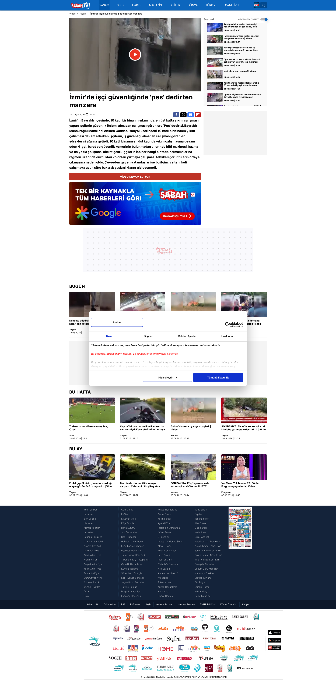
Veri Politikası (91, 509)
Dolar (86, 591)
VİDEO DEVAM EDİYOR (135, 176)
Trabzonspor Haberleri (133, 555)
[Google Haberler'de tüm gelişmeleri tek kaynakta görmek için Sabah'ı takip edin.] (135, 205)
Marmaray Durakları (204, 573)
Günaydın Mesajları (204, 564)
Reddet (117, 322)
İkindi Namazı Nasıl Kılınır (208, 559)
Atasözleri (163, 577)
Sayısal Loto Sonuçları (132, 582)
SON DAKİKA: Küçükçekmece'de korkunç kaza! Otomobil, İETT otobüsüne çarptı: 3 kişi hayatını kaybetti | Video (190, 485)
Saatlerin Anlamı (203, 577)
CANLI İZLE (232, 5)
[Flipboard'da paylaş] (198, 114)
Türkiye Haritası (129, 586)
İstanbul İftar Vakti (93, 541)
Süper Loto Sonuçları (132, 573)
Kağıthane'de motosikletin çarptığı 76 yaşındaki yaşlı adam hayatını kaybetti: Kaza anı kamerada (241, 84)
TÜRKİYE (211, 5)
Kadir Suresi (201, 532)
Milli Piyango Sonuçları (133, 577)
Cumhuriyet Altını (93, 577)
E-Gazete (135, 604)
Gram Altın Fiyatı (92, 555)
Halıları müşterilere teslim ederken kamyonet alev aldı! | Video (241, 37)
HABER (136, 5)
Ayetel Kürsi (164, 523)
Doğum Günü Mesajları (206, 568)
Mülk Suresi (201, 527)
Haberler (88, 523)
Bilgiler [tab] (148, 335)
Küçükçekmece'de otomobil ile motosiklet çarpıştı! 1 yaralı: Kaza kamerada (241, 49)
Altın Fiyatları (90, 559)
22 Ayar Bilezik (91, 582)
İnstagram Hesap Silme (170, 541)
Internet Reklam (186, 604)
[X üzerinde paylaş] (183, 114)
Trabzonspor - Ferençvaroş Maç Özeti (88, 428)
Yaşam (82, 13)
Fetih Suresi (164, 555)
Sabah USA (92, 604)
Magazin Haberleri (130, 591)
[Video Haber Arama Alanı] (263, 5)
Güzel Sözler (165, 532)
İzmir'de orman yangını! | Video (240, 71)
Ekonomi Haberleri (131, 596)
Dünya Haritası (165, 596)
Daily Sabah (110, 604)
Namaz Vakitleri (92, 527)
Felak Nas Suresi (167, 550)
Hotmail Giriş (165, 559)
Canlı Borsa (127, 509)
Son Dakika (90, 518)
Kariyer (246, 604)
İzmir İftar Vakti (91, 550)
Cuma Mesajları (203, 596)
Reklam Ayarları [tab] (187, 335)
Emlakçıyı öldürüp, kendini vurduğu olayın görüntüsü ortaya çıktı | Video (91, 485)
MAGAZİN (155, 5)
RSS (123, 604)
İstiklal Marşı (201, 591)
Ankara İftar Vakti (93, 546)
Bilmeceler (163, 536)
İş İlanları (88, 514)
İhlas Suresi (200, 523)
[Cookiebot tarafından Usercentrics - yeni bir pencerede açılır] (227, 324)
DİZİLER (175, 5)
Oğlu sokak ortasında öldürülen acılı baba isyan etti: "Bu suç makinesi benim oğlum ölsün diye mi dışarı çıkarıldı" (242, 60)
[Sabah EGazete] (240, 552)
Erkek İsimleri (165, 582)
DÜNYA (193, 5)
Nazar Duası (164, 546)
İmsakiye (88, 532)
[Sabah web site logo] (257, 5)
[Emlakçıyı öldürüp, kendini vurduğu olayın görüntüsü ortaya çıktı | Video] (92, 467)
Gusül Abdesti (202, 536)
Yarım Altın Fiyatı (92, 568)
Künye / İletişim (228, 604)
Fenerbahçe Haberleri (132, 546)
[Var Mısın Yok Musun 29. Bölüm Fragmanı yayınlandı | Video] (244, 467)
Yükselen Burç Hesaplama (135, 559)
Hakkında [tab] (227, 335)
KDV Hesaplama (129, 568)
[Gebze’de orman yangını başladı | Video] (193, 304)
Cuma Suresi (164, 514)
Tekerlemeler (201, 518)
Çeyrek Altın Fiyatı (93, 564)
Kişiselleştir (165, 377)
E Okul (124, 514)
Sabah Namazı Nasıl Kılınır (208, 550)
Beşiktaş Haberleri (131, 550)
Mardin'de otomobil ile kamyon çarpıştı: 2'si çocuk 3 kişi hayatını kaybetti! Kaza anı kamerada (140, 485)
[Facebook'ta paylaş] (176, 114)
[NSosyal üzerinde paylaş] (190, 114)
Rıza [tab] (109, 335)
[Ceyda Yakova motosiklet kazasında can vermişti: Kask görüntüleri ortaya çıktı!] (143, 410)
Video (72, 13)
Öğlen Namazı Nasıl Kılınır (208, 555)
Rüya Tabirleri (128, 523)
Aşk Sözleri (164, 568)
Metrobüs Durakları (168, 564)
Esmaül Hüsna (202, 586)
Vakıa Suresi (201, 509)
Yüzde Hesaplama (167, 509)
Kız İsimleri (163, 591)
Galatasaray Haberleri (132, 541)
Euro (86, 596)
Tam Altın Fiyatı (92, 573)
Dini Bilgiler (200, 582)
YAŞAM (104, 5)
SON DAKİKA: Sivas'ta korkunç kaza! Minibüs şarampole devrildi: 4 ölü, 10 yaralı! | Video (243, 428)
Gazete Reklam (164, 604)
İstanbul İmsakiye (93, 536)
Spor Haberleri (128, 536)
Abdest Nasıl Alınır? (168, 573)
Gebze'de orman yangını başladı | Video (191, 428)
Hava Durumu (128, 527)
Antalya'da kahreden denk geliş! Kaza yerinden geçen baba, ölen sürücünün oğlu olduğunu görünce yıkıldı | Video (241, 25)
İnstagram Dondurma (169, 527)
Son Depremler (129, 532)
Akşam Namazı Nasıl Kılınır (208, 546)
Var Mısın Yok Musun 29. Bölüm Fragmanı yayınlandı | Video (240, 485)
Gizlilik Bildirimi (207, 604)
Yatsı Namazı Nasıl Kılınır (207, 541)
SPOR (120, 5)
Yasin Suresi (164, 518)
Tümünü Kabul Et (218, 377)
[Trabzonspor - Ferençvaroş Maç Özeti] (92, 410)
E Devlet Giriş (128, 518)
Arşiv (148, 604)
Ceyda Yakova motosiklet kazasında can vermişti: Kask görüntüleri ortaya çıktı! (142, 428)
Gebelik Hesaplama (131, 564)
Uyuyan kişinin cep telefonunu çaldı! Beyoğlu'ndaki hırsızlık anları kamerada (242, 96)
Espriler (198, 514)
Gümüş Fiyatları (92, 586)
